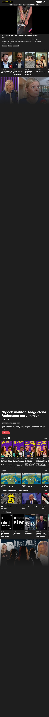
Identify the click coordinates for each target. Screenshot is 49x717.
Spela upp (6, 432)
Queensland (16, 45)
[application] (24, 20)
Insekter (10, 45)
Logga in (39, 1)
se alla (45, 50)
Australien (4, 45)
